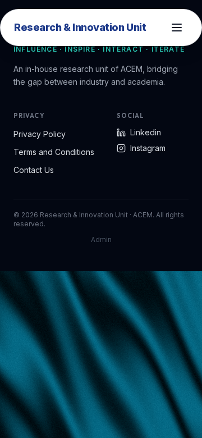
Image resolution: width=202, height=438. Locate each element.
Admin (101, 239)
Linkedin (145, 132)
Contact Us (33, 170)
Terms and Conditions (53, 152)
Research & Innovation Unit (80, 27)
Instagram (148, 148)
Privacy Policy (39, 134)
